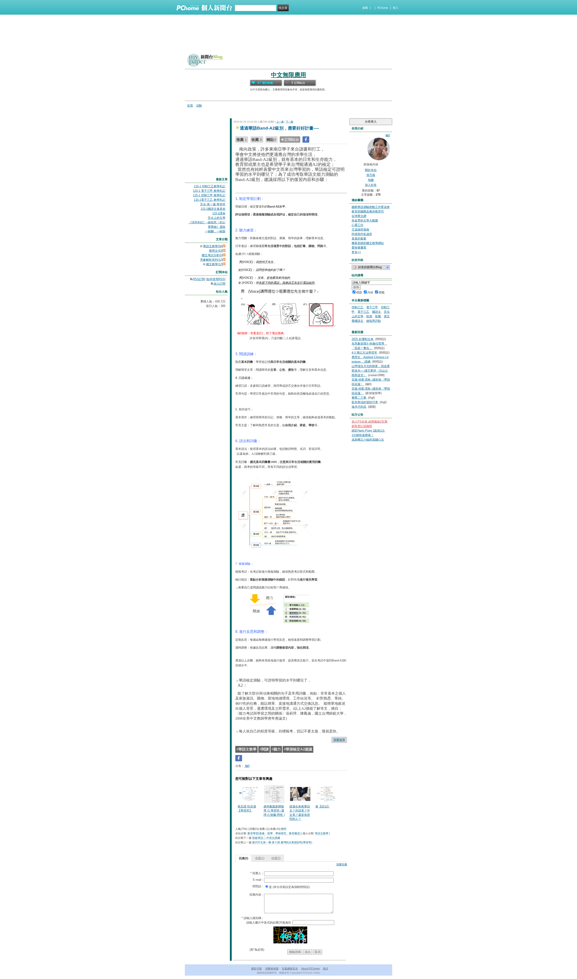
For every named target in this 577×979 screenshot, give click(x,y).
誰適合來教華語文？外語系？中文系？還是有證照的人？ (299, 813)
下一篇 (289, 121)
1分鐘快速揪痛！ (363, 435)
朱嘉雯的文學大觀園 (365, 220)
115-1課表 (218, 213)
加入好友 (371, 185)
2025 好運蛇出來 (362, 339)
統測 (369, 316)
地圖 (371, 180)
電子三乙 (363, 311)
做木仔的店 (359, 406)
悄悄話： (258, 886)
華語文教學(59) (213, 246)
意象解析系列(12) (211, 259)
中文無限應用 (288, 74)
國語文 (376, 311)
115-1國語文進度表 (213, 208)
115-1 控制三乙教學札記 (209, 186)
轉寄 (283, 828)
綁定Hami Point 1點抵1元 (368, 430)
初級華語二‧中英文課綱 (266, 837)
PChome (382, 7)
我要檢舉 (339, 739)
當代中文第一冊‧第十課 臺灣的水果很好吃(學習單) (282, 842)
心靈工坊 (357, 225)
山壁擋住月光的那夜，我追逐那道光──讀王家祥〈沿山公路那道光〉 (371, 370)
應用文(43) (216, 250)
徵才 (325, 968)
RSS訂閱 (199, 279)
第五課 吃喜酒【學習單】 (247, 808)
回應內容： (257, 894)
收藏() (276, 858)
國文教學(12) (214, 264)
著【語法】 (322, 806)
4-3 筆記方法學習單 (364, 352)
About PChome (310, 968)
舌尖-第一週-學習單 (212, 204)
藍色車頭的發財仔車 (365, 402)
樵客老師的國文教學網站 (368, 243)
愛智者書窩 (359, 247)
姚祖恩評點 (373, 321)
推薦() (259, 858)
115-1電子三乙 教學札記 (209, 199)
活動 (199, 105)
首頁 (190, 105)
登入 (395, 7)
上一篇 (280, 121)
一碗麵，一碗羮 (215, 231)
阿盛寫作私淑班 (362, 234)
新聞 (365, 7)
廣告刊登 (256, 968)
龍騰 (378, 316)
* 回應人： (257, 873)
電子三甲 (372, 307)
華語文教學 (321, 833)
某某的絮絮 (359, 238)
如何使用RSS (215, 279)
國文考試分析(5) (212, 255)
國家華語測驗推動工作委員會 (371, 207)
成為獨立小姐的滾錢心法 (368, 439)
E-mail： (258, 879)
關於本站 (371, 170)
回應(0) (243, 858)
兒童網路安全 (290, 968)
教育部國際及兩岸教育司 (368, 211)
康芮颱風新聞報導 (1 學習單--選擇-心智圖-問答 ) (274, 810)
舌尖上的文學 (216, 218)
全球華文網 (359, 216)
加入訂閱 (219, 283)
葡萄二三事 (359, 397)
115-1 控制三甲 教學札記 (209, 195)
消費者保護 (272, 968)
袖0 (247, 766)
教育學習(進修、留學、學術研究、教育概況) (274, 833)
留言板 (370, 175)
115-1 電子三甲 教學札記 (209, 190)
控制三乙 (357, 307)
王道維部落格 (360, 229)
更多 (356, 252)
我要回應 (341, 864)
